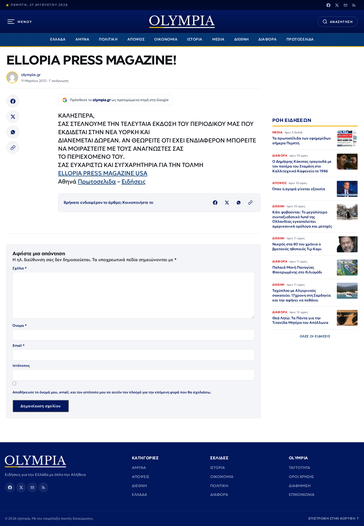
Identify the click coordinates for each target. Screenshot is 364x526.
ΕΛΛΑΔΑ (58, 39)
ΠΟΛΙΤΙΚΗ (108, 39)
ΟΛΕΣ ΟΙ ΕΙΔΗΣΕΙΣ (315, 336)
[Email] (345, 5)
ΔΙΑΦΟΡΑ (267, 39)
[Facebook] (328, 5)
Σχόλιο (20, 268)
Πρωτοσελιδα (97, 181)
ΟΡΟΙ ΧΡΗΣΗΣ (301, 476)
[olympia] (182, 21)
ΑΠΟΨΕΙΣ (136, 39)
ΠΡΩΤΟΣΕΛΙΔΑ (300, 39)
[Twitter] (337, 5)
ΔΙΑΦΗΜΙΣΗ (299, 485)
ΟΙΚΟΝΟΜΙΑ (165, 39)
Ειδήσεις (133, 181)
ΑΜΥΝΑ (82, 39)
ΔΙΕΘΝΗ (241, 39)
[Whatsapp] (12, 132)
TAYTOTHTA (299, 467)
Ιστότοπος (21, 365)
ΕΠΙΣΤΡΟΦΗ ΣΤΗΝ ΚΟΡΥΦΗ (333, 518)
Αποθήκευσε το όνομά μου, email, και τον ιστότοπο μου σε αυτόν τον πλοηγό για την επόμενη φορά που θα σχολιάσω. (112, 392)
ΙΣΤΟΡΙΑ (195, 39)
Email (19, 345)
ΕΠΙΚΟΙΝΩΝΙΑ (301, 494)
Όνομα (20, 325)
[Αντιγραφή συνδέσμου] (12, 147)
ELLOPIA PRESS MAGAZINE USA (102, 173)
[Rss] (354, 5)
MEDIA (218, 39)
